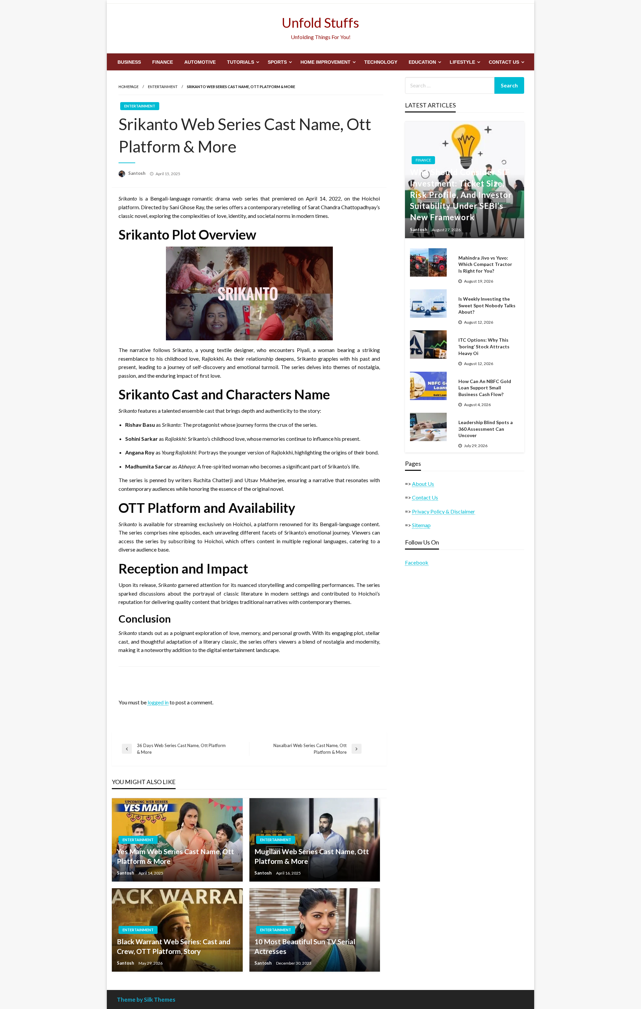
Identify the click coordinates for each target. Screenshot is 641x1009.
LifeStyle (462, 62)
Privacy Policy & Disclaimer (443, 511)
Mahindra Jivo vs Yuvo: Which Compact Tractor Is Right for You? (485, 264)
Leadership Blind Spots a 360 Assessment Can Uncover (485, 428)
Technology (380, 62)
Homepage (129, 86)
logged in (158, 702)
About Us (423, 483)
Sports (277, 62)
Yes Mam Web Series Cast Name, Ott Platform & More (175, 856)
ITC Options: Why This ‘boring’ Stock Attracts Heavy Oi (483, 346)
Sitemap (421, 525)
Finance (162, 62)
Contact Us (504, 62)
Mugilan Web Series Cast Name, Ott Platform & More (311, 856)
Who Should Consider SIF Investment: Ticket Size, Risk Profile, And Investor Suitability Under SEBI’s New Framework (461, 194)
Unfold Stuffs (320, 23)
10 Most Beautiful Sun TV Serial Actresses (304, 946)
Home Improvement (325, 62)
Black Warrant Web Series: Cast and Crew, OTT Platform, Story (173, 946)
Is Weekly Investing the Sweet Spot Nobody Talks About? (486, 305)
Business (129, 62)
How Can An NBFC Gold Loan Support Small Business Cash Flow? (484, 387)
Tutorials (240, 62)
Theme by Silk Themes (146, 999)
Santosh (137, 173)
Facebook (416, 562)
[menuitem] (129, 62)
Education (422, 62)
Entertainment (163, 86)
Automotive (200, 62)
